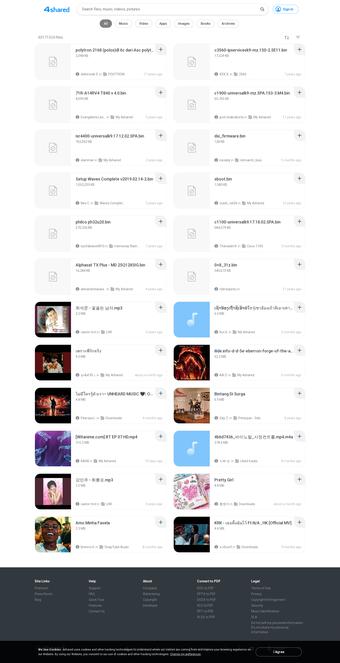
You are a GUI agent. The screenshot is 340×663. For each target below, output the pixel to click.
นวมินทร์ (225, 547)
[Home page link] (56, 9)
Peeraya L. (88, 418)
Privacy (256, 594)
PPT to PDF (205, 611)
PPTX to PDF (206, 594)
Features (95, 605)
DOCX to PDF (206, 600)
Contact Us (97, 611)
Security (257, 605)
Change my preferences (185, 654)
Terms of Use (261, 588)
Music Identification (265, 611)
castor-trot (88, 332)
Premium (41, 588)
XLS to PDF (205, 605)
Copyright (150, 600)
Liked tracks (249, 461)
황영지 (224, 504)
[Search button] (262, 9)
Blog (38, 600)
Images (184, 23)
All (106, 23)
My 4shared (246, 332)
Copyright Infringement (268, 600)
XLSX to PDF (206, 617)
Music (123, 23)
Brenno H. (88, 547)
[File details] (53, 61)
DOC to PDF (205, 588)
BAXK (85, 461)
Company (150, 588)
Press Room (44, 594)
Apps (163, 23)
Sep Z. (224, 418)
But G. (223, 332)
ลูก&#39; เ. (88, 375)
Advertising (151, 594)
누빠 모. (225, 461)
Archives (228, 23)
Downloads (114, 418)
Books (205, 23)
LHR (109, 332)
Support (95, 588)
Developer (150, 605)
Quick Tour (96, 600)
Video (143, 23)
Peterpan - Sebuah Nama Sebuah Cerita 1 (251, 418)
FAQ (92, 594)
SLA (254, 617)
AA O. (223, 375)
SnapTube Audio (117, 547)
